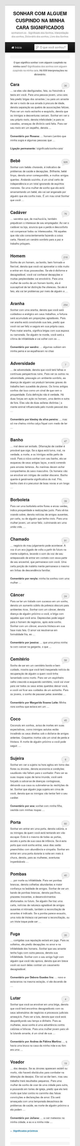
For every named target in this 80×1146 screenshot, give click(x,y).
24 (65, 596)
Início (18, 47)
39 (65, 501)
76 (65, 214)
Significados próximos (24, 1131)
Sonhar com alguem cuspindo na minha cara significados (40, 20)
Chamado (19, 539)
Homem (17, 256)
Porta (15, 822)
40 (65, 875)
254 (65, 305)
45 (65, 720)
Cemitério (19, 659)
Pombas (18, 874)
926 (65, 162)
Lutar (15, 998)
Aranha (17, 303)
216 (65, 257)
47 (65, 441)
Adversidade (22, 363)
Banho (16, 440)
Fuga (15, 934)
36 (65, 85)
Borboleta (20, 499)
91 (65, 540)
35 (65, 935)
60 (65, 823)
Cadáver (18, 212)
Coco (15, 719)
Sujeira (17, 758)
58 (65, 660)
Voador (17, 1062)
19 (65, 1063)
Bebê (15, 160)
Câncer (17, 595)
